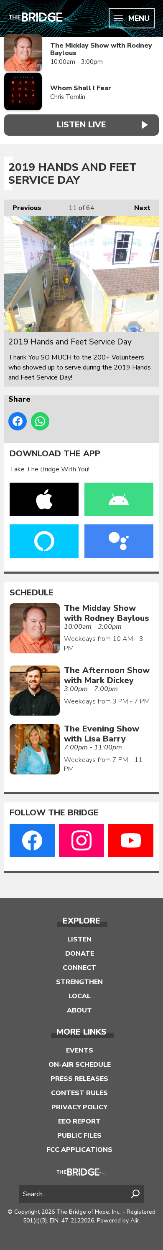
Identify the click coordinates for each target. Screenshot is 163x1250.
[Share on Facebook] (17, 421)
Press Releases (79, 1078)
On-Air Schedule (79, 1064)
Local (80, 996)
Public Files (79, 1135)
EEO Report (79, 1121)
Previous (22, 208)
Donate (79, 953)
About (79, 1010)
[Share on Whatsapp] (40, 421)
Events (79, 1050)
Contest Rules (79, 1093)
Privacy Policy (79, 1107)
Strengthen (79, 982)
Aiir (134, 1221)
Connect (79, 967)
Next (138, 208)
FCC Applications (79, 1149)
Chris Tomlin (67, 97)
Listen (79, 939)
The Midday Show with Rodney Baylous (101, 49)
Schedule (31, 593)
